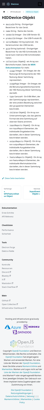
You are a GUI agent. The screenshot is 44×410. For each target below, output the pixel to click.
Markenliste (7, 369)
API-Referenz (7, 216)
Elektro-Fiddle (8, 251)
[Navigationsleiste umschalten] (3, 4)
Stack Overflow (8, 287)
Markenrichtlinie (29, 366)
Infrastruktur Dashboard (13, 308)
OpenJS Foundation (20, 351)
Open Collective (9, 304)
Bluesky (5, 276)
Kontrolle (6, 264)
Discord (5, 272)
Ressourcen (7, 268)
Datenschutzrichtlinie (15, 396)
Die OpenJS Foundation (21, 390)
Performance (8, 230)
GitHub (5, 300)
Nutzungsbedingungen (21, 393)
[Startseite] (4, 12)
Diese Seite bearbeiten (15, 178)
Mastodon (6, 283)
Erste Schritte (8, 213)
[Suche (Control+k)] (40, 4)
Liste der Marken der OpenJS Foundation (22, 372)
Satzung (30, 396)
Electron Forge (8, 247)
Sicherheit (6, 234)
